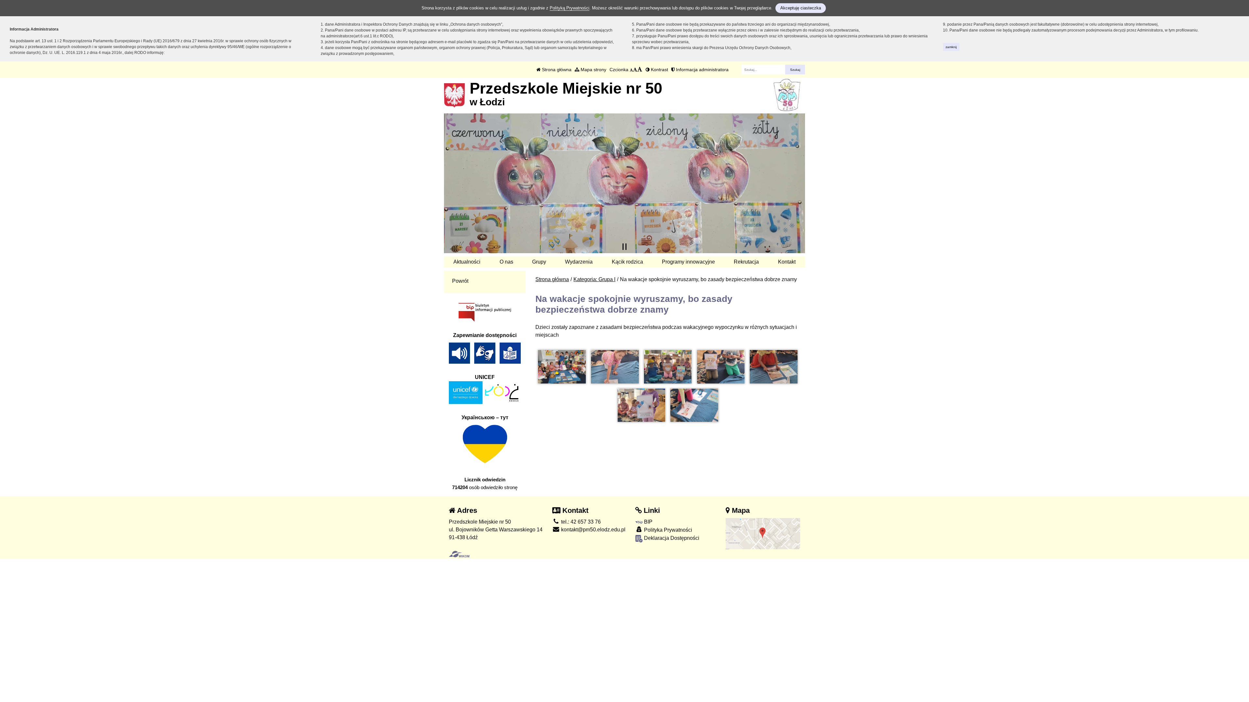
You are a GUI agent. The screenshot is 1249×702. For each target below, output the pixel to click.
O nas (506, 262)
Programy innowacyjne (688, 262)
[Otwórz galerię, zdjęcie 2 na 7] (614, 367)
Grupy (539, 262)
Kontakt (787, 262)
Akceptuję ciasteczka (800, 8)
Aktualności (466, 262)
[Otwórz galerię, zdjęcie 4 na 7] (721, 367)
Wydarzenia (579, 262)
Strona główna (556, 69)
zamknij (951, 47)
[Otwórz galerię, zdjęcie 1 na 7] (561, 367)
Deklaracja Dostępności (671, 538)
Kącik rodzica (627, 262)
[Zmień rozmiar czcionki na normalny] (631, 69)
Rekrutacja (746, 262)
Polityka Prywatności (667, 530)
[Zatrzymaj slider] (624, 246)
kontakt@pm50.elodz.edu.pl (592, 529)
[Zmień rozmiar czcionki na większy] (635, 69)
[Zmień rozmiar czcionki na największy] (639, 69)
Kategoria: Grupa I (594, 279)
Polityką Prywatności (569, 8)
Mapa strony (592, 69)
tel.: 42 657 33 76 (580, 522)
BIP (647, 522)
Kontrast (659, 69)
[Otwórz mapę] (763, 533)
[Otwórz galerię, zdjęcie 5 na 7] (773, 367)
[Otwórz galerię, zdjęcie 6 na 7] (641, 405)
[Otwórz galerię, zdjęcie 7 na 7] (694, 405)
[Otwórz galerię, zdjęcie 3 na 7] (668, 367)
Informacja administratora (702, 69)
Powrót (460, 281)
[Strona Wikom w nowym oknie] (459, 554)
